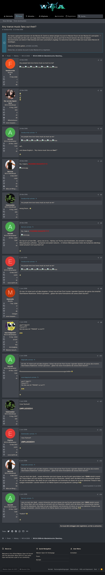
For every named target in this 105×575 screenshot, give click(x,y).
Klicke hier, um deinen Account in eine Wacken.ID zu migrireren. (29, 50)
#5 (101, 194)
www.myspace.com (12, 123)
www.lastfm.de (12, 283)
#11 (101, 401)
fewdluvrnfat (8, 29)
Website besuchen (12, 350)
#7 (101, 257)
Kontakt (38, 560)
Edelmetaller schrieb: (28, 434)
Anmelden (73, 553)
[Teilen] (98, 60)
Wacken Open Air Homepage (45, 553)
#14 (101, 494)
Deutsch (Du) (25, 569)
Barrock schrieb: (26, 227)
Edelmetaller (10, 205)
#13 (101, 461)
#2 (101, 90)
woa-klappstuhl (10, 332)
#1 (101, 60)
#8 (101, 288)
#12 (101, 430)
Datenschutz (74, 569)
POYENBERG (13, 347)
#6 (101, 223)
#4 (101, 161)
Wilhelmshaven (12, 120)
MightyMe (10, 299)
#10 (101, 356)
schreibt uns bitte (32, 46)
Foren (38, 556)
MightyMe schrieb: (27, 360)
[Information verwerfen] (100, 36)
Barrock (10, 171)
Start (95, 569)
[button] (36, 16)
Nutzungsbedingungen (61, 569)
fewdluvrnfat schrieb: (28, 132)
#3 (101, 129)
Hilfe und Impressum (86, 569)
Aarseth (10, 139)
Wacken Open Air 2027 (10, 569)
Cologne (14, 314)
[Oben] (99, 569)
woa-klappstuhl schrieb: (29, 377)
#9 (101, 322)
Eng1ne (10, 268)
